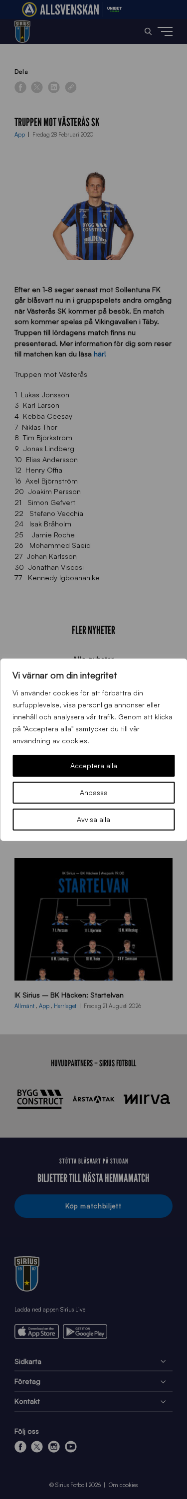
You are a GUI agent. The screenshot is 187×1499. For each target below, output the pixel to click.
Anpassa (94, 792)
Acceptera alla (93, 765)
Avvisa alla (93, 819)
